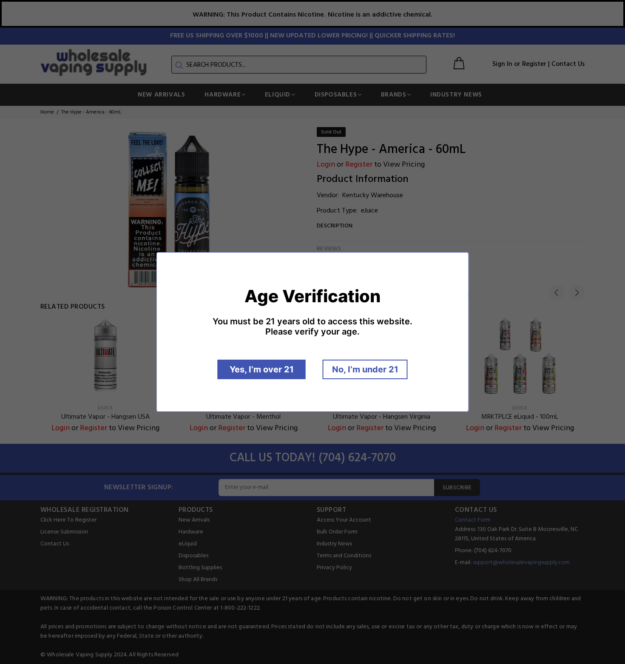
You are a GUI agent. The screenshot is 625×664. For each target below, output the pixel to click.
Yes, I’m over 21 (262, 369)
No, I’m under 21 (365, 369)
